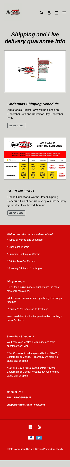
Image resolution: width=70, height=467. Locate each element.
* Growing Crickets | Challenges (24, 268)
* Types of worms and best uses (25, 239)
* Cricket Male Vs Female (21, 261)
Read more (16, 125)
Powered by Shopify (53, 449)
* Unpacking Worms (18, 246)
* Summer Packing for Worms (23, 254)
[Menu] (64, 12)
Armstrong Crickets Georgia (29, 449)
